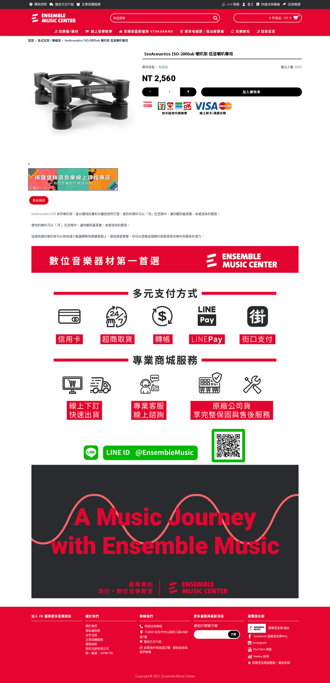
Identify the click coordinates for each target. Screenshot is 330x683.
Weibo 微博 (261, 656)
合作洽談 (91, 635)
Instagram (260, 643)
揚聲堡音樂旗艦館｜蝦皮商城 (271, 663)
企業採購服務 (94, 639)
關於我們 (91, 626)
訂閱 (233, 634)
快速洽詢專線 (153, 626)
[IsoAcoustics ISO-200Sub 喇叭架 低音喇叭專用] (83, 104)
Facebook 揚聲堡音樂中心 (271, 636)
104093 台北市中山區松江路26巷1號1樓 (164, 634)
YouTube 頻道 (262, 649)
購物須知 (91, 644)
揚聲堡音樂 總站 (278, 628)
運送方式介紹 (152, 641)
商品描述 (39, 200)
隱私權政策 (93, 631)
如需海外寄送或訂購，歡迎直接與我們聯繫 (164, 650)
